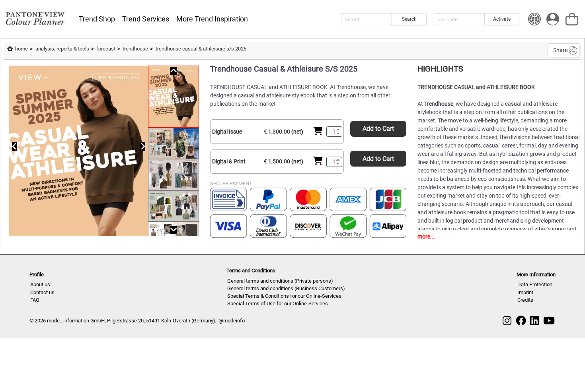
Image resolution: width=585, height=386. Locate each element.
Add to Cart (378, 128)
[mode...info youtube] (549, 321)
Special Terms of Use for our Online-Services (277, 303)
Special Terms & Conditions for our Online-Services (284, 296)
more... (426, 236)
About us (40, 284)
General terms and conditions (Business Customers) (286, 288)
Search (409, 19)
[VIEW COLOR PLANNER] (35, 19)
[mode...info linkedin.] (534, 321)
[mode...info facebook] (521, 321)
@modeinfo (231, 321)
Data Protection (534, 284)
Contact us (42, 292)
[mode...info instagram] (507, 321)
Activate (502, 19)
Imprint (525, 292)
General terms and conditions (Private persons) (280, 281)
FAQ (34, 300)
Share (560, 50)
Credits (525, 300)
